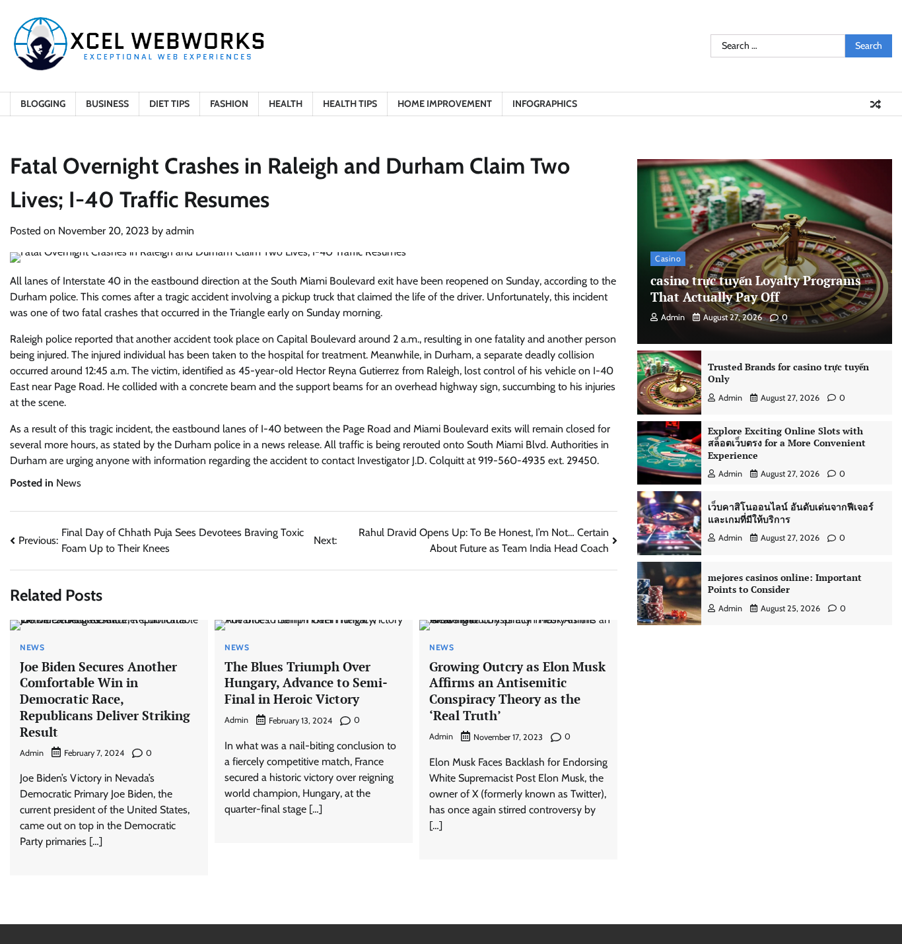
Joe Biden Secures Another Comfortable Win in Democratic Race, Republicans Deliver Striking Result (105, 699)
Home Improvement (445, 104)
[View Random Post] (875, 104)
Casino (668, 258)
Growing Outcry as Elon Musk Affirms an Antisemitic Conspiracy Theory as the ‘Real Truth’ (517, 691)
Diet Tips (169, 104)
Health (285, 104)
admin (180, 230)
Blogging (42, 104)
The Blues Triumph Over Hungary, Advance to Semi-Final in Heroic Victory (306, 683)
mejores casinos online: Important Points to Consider (785, 583)
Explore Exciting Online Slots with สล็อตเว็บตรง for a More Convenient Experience (787, 442)
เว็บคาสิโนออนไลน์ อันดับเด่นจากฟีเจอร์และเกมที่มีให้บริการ (791, 512)
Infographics (544, 104)
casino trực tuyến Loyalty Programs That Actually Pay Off (755, 288)
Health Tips (350, 104)
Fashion (229, 104)
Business (107, 104)
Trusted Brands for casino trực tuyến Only (788, 373)
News (68, 483)
